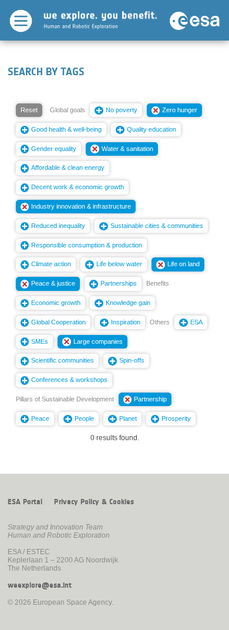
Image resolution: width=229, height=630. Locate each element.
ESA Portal (25, 502)
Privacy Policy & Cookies (94, 502)
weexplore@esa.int (40, 585)
